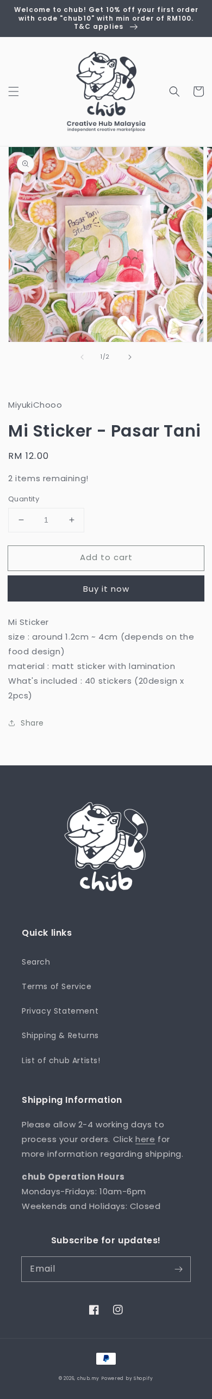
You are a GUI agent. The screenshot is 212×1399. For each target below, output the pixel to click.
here (145, 1139)
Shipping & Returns (60, 1035)
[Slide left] (82, 357)
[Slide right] (130, 357)
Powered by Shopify (127, 1378)
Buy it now (106, 588)
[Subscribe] (178, 1269)
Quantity (23, 499)
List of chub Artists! (61, 1060)
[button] (14, 91)
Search (36, 961)
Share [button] (32, 722)
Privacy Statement (60, 1010)
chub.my (88, 1378)
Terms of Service (57, 986)
